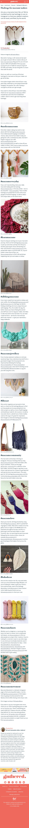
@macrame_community (7, 466)
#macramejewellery (6, 365)
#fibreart (20, 406)
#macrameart (24, 418)
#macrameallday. (14, 191)
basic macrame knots (7, 62)
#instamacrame (17, 539)
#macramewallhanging (7, 143)
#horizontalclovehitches (7, 647)
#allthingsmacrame (20, 302)
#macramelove (12, 524)
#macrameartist (5, 419)
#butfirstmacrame (6, 304)
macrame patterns (8, 720)
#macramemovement (12, 694)
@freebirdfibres (18, 701)
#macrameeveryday (6, 189)
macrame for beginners (15, 93)
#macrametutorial (17, 248)
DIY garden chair (13, 714)
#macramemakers (18, 474)
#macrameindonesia (6, 539)
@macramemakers (12, 476)
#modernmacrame (19, 132)
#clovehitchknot (15, 645)
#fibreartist (16, 419)
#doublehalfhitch (5, 645)
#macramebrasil (10, 537)
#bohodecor (4, 588)
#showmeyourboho (6, 592)
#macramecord (18, 650)
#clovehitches (19, 647)
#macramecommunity (7, 462)
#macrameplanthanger (7, 141)
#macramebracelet (6, 367)
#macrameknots (14, 635)
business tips (8, 708)
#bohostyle (13, 588)
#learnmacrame (22, 243)
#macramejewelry (19, 365)
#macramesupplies (6, 650)
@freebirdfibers (15, 54)
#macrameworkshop (6, 254)
